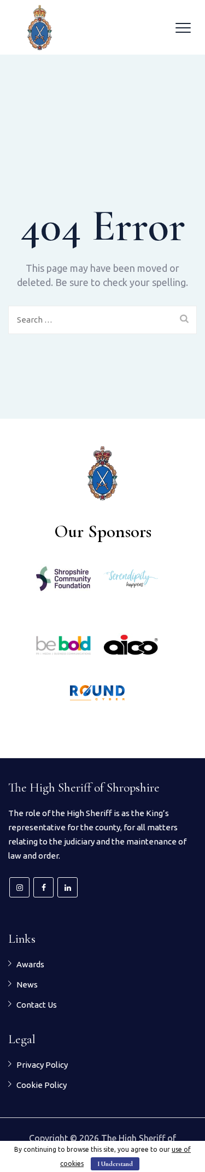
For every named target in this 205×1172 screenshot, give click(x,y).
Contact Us (36, 1004)
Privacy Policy (42, 1064)
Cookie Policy (41, 1085)
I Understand (115, 1164)
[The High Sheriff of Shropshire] (39, 27)
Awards (30, 964)
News (27, 984)
